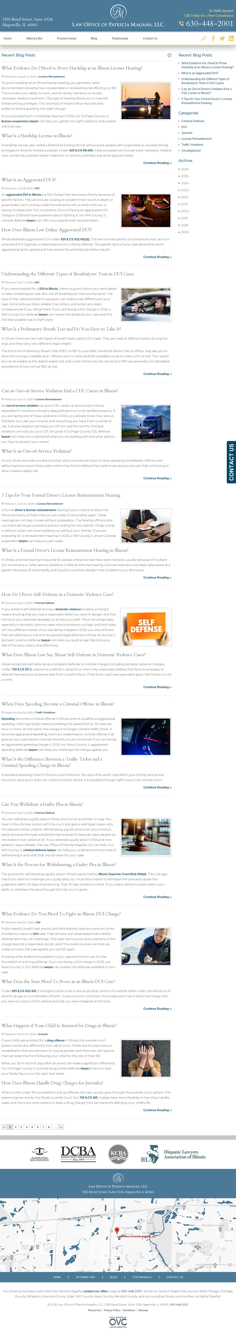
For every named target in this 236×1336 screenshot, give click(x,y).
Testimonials (120, 38)
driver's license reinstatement (35, 510)
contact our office (95, 1291)
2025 (183, 176)
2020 (183, 211)
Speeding (8, 718)
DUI (37, 188)
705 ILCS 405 (88, 1097)
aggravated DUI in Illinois (23, 194)
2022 (183, 197)
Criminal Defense (44, 603)
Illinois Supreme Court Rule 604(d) (122, 874)
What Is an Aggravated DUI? (199, 73)
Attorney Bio (34, 38)
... (55, 1127)
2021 (183, 204)
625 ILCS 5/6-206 (81, 150)
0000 (183, 232)
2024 (183, 183)
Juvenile (43, 1034)
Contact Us (150, 38)
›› (61, 1127)
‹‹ (4, 1127)
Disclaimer (129, 1310)
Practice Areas (66, 38)
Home (8, 38)
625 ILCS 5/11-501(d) (75, 239)
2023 (183, 190)
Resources (94, 1310)
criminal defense (34, 850)
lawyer (34, 121)
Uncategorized (191, 150)
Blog (94, 38)
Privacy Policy (112, 1310)
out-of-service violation (22, 405)
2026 (183, 169)
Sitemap (143, 1310)
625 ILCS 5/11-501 (24, 991)
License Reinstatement (52, 76)
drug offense (56, 1040)
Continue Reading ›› (157, 163)
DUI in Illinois (48, 288)
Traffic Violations (45, 712)
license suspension (15, 121)
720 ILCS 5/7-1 (22, 669)
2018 (183, 225)
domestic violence (68, 609)
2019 (183, 218)
